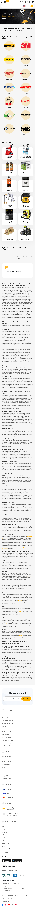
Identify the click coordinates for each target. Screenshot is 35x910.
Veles (3, 846)
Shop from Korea (7, 888)
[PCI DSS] (6, 875)
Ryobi (20, 611)
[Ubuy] (6, 2)
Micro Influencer (7, 737)
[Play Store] (17, 861)
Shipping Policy (6, 734)
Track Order (5, 729)
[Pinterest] (16, 905)
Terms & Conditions (8, 899)
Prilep (3, 835)
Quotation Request (7, 720)
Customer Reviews (7, 762)
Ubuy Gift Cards (7, 778)
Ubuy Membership (7, 740)
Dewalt (30, 564)
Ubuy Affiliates (6, 776)
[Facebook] (3, 905)
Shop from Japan (8, 886)
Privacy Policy (20, 899)
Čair (3, 840)
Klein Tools (29, 576)
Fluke (7, 623)
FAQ (3, 770)
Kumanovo (5, 832)
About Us (4, 715)
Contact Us (5, 718)
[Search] (31, 6)
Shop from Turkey (8, 890)
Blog (3, 767)
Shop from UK (17, 883)
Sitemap (4, 726)
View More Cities (7, 849)
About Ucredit (6, 773)
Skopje (4, 826)
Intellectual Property (8, 723)
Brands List (5, 759)
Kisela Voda (5, 843)
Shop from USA (7, 883)
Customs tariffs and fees (9, 732)
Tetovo (4, 838)
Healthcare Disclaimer (8, 746)
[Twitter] (13, 905)
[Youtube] (10, 905)
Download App (6, 756)
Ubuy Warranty (6, 743)
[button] (22, 2)
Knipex (20, 635)
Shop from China (19, 888)
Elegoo (20, 600)
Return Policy (6, 764)
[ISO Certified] (18, 875)
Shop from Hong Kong (21, 886)
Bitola (3, 829)
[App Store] (7, 861)
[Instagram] (6, 905)
